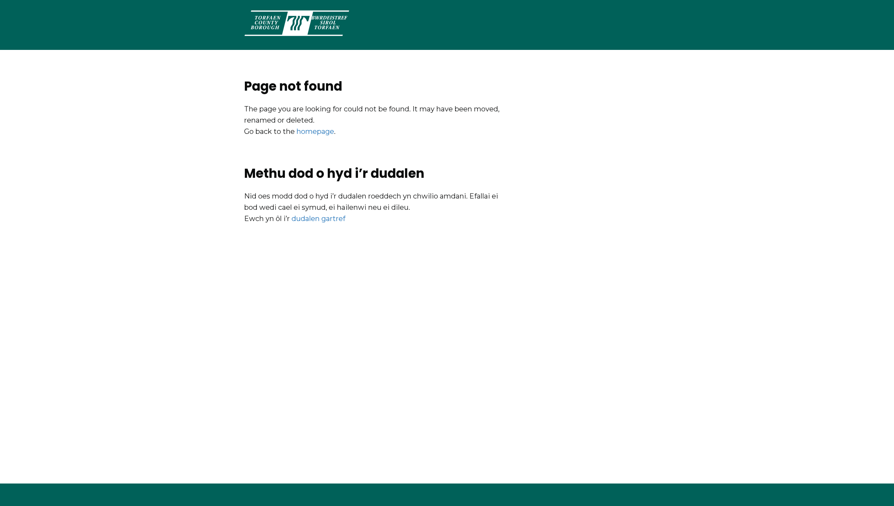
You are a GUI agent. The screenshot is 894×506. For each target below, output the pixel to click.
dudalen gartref (318, 218)
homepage (315, 131)
